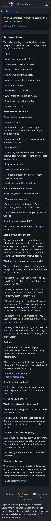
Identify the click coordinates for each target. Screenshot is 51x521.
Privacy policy (12, 11)
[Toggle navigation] (5, 4)
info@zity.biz (21, 480)
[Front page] (1, 11)
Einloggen (24, 3)
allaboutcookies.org (13, 376)
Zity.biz (24, 183)
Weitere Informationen (15, 26)
